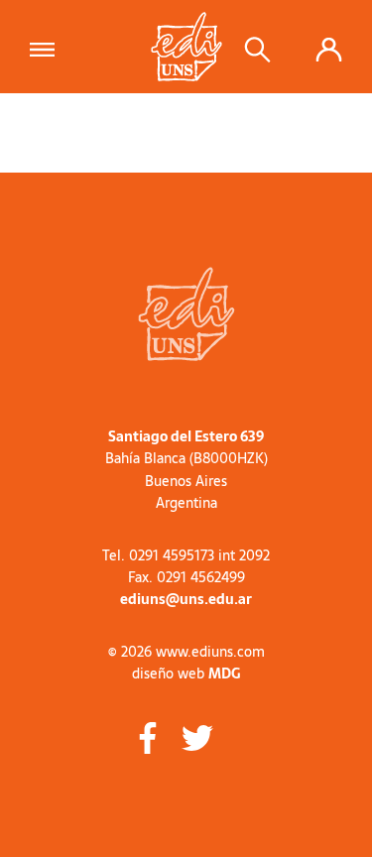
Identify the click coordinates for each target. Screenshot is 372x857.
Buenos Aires (186, 481)
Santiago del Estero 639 (186, 436)
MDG (224, 673)
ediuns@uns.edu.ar (186, 599)
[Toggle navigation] (48, 46)
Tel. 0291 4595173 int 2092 (186, 555)
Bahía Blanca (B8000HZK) (186, 458)
